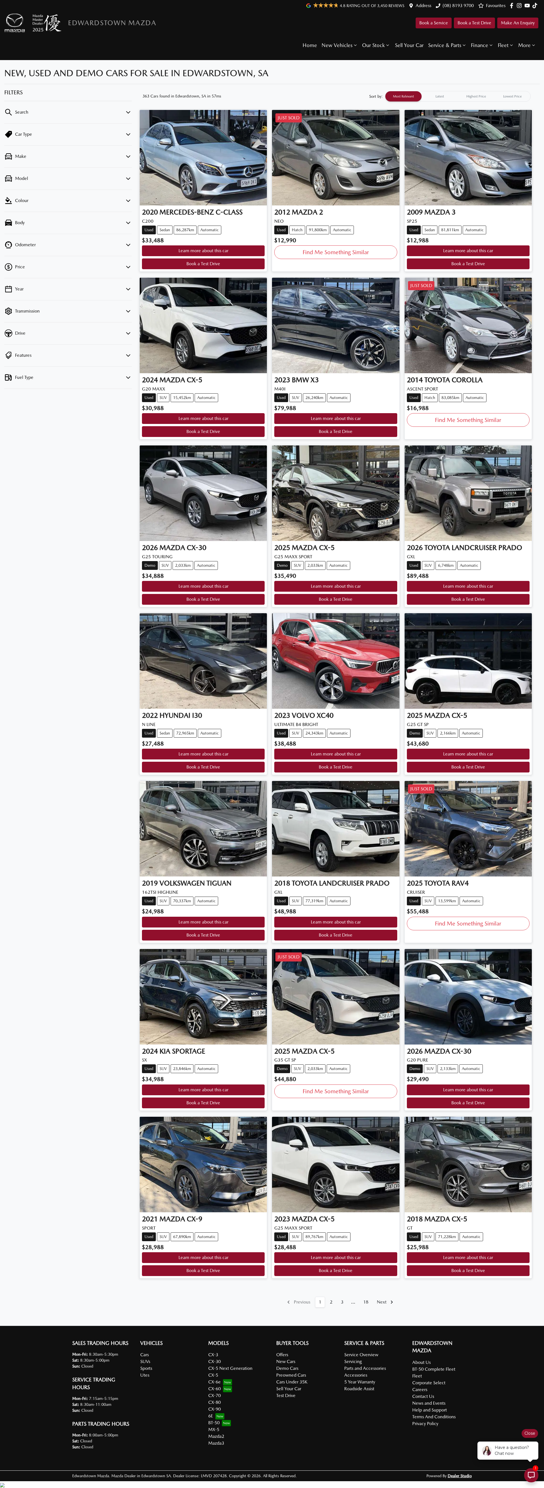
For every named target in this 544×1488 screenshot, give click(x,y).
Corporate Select (428, 1382)
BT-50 (214, 1422)
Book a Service (433, 23)
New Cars (285, 1361)
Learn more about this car (203, 250)
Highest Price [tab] (476, 96)
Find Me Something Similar (336, 252)
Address (423, 5)
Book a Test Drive (474, 23)
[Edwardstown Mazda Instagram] (520, 5)
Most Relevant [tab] (403, 96)
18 (365, 1302)
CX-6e (214, 1382)
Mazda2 (216, 1436)
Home (310, 45)
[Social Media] (536, 5)
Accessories (355, 1375)
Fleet (503, 45)
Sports (146, 1368)
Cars (144, 1354)
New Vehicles (337, 45)
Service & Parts (444, 45)
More (524, 45)
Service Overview (361, 1354)
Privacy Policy (425, 1423)
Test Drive (286, 1395)
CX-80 (214, 1402)
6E (210, 1416)
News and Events (428, 1403)
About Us (421, 1362)
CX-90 (214, 1409)
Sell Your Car (409, 45)
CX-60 (214, 1388)
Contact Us (423, 1396)
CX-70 (214, 1395)
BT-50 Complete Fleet (433, 1369)
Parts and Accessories (365, 1368)
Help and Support (429, 1410)
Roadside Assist (359, 1388)
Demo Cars (287, 1368)
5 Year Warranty (359, 1382)
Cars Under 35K (291, 1382)
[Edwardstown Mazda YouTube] (528, 5)
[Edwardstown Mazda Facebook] (513, 5)
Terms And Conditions (434, 1416)
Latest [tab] (439, 96)
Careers (419, 1389)
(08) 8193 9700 (458, 5)
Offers (282, 1354)
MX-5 (213, 1429)
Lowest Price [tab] (512, 96)
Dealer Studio (460, 1476)
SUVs (145, 1361)
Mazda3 (216, 1443)
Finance (479, 45)
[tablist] (458, 96)
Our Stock (373, 45)
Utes (144, 1375)
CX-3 (213, 1354)
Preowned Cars (291, 1375)
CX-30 (214, 1361)
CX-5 (213, 1375)
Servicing (353, 1361)
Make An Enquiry (518, 23)
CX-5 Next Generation (230, 1368)
